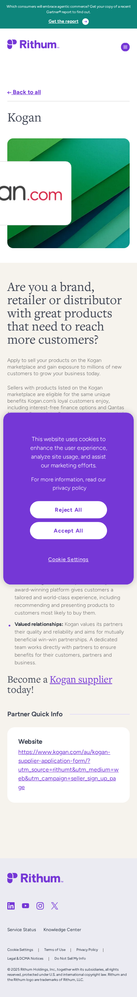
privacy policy (70, 488)
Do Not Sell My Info (70, 958)
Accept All (68, 530)
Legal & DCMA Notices (25, 958)
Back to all (26, 92)
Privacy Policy (87, 950)
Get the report (64, 21)
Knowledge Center (62, 929)
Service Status (21, 929)
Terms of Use (54, 950)
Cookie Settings (20, 950)
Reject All (68, 510)
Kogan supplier (81, 679)
